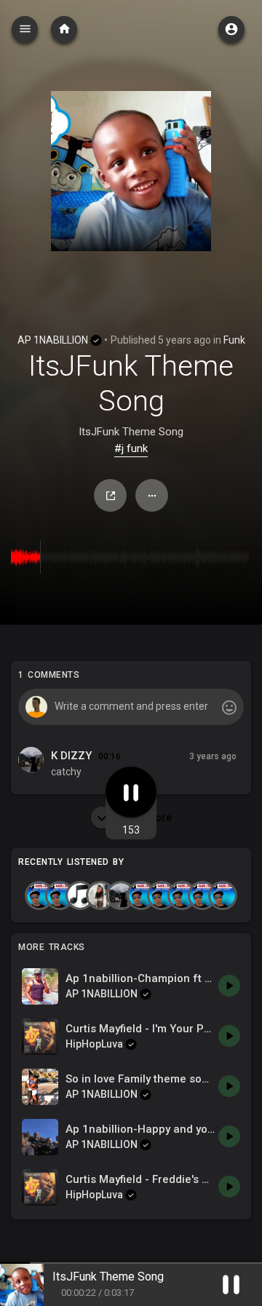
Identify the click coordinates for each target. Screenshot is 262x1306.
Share (110, 495)
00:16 (109, 756)
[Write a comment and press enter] (130, 707)
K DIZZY (71, 755)
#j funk (131, 448)
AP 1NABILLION (53, 340)
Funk (234, 340)
